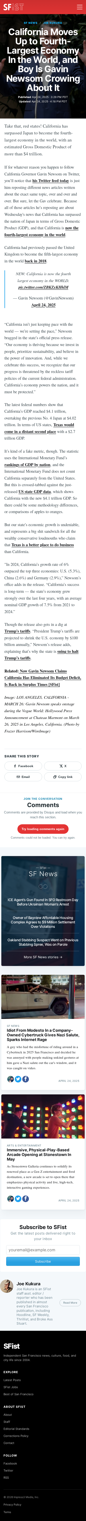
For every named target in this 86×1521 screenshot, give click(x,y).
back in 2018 (35, 261)
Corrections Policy (16, 1436)
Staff (7, 1421)
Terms (7, 1512)
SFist (12, 1346)
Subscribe (43, 1261)
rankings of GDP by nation (27, 464)
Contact (9, 1443)
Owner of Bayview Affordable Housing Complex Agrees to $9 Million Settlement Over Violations (43, 922)
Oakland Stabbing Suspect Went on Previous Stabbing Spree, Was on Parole (43, 942)
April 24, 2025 (43, 305)
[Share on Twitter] (18, 1079)
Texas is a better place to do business (42, 545)
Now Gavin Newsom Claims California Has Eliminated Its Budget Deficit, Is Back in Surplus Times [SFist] (42, 677)
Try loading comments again (43, 829)
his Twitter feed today (50, 180)
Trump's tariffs (17, 631)
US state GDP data (35, 491)
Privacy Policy (12, 1504)
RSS (6, 1477)
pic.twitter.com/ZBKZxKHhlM (43, 287)
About (8, 1414)
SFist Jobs (11, 1387)
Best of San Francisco (19, 1394)
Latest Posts (12, 1380)
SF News (30, 22)
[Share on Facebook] (25, 1079)
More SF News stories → (43, 957)
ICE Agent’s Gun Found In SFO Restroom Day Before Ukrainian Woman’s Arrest (43, 902)
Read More (70, 1302)
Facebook (10, 1463)
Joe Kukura (52, 22)
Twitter (8, 1470)
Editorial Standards (16, 1429)
